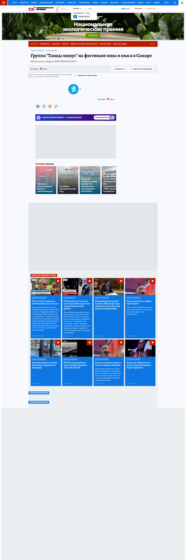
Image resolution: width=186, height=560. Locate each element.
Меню (4, 2)
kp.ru (45, 69)
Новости (65, 44)
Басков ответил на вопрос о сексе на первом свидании (108, 363)
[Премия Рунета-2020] (61, 8)
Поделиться (120, 69)
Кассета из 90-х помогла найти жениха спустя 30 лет (45, 302)
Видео (34, 3)
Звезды (104, 3)
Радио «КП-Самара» (120, 44)
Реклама (138, 8)
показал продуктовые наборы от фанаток (139, 365)
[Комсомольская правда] (40, 8)
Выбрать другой (84, 16)
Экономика (84, 3)
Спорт (148, 3)
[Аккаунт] (182, 2)
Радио (127, 9)
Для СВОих (56, 44)
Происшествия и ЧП (69, 297)
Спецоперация (46, 3)
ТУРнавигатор (44, 44)
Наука (140, 3)
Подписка (150, 8)
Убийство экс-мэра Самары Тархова (84, 44)
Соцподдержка (128, 3)
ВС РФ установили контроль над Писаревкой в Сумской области (75, 365)
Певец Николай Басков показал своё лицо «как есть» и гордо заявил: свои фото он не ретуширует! (140, 310)
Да (75, 16)
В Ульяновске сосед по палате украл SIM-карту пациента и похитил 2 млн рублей (77, 305)
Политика (59, 3)
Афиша (157, 3)
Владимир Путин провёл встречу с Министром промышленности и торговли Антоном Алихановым (108, 305)
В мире (95, 3)
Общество (71, 3)
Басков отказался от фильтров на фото (139, 302)
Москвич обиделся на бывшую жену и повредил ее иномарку (45, 365)
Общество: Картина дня (39, 297)
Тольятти (24, 3)
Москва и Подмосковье (39, 359)
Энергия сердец (105, 44)
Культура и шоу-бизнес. (37, 50)
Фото (14, 3)
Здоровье (114, 3)
